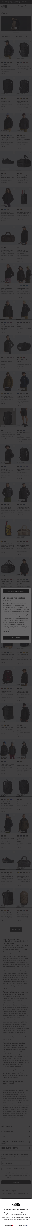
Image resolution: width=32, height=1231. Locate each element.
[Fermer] (29, 1202)
